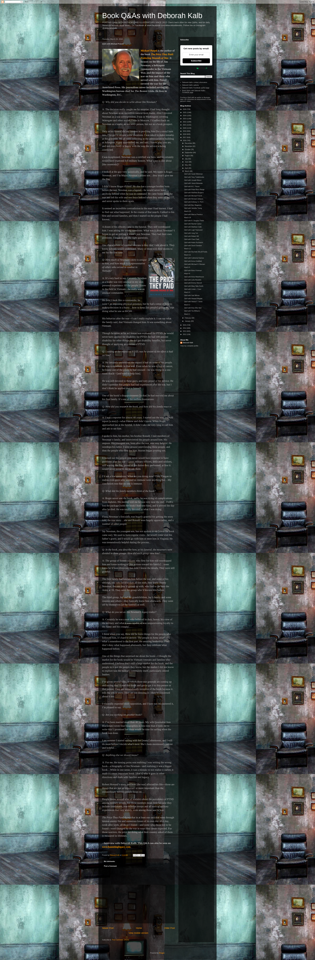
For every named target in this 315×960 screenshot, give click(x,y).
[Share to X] (139, 855)
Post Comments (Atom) (120, 940)
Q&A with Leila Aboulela (192, 280)
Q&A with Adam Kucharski (193, 242)
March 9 (187, 267)
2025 (185, 112)
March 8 (187, 273)
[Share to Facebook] (141, 855)
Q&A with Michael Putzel (193, 196)
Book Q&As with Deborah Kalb (152, 15)
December (189, 143)
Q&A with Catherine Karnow (194, 258)
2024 (185, 115)
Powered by (190, 68)
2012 (185, 334)
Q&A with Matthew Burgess (194, 193)
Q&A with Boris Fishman (193, 270)
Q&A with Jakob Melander (193, 183)
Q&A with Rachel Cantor (192, 224)
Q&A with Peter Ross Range (194, 189)
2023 (185, 119)
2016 (185, 140)
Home (139, 928)
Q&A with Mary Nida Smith (193, 286)
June (187, 162)
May (186, 165)
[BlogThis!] (136, 855)
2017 (185, 137)
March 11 (187, 255)
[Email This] (134, 855)
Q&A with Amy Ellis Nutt (193, 308)
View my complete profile (189, 346)
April (187, 168)
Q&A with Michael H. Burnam (194, 264)
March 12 (187, 249)
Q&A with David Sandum (193, 245)
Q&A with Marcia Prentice (193, 214)
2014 (185, 328)
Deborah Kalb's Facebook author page (195, 88)
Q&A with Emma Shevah (193, 283)
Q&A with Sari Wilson (191, 295)
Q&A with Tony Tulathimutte (194, 177)
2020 (185, 128)
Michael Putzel (149, 50)
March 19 (187, 217)
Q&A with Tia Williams (192, 311)
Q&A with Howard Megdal (193, 298)
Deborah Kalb (188, 343)
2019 (185, 131)
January (188, 321)
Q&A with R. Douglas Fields (194, 221)
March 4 (187, 292)
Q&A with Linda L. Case (192, 289)
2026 (185, 109)
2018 (185, 134)
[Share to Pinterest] (143, 855)
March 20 (187, 211)
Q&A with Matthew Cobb (193, 227)
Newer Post (108, 928)
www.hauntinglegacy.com (116, 846)
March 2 (187, 305)
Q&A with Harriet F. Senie (193, 302)
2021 (185, 125)
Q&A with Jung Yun (191, 233)
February (188, 318)
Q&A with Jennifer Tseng (193, 208)
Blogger (161, 953)
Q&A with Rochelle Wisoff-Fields (195, 252)
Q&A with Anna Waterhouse (194, 277)
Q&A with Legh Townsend (193, 230)
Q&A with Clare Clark (191, 239)
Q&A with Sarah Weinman (193, 174)
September (189, 152)
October (188, 149)
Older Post (169, 928)
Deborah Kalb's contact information (194, 82)
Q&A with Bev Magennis (193, 205)
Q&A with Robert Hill (191, 236)
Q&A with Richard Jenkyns (193, 199)
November (189, 146)
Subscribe (196, 61)
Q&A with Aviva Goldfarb (193, 261)
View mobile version (138, 933)
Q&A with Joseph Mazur (192, 180)
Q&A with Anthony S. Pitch (193, 202)
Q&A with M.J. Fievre (191, 186)
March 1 (187, 314)
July (186, 159)
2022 (185, 122)
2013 (185, 331)
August (187, 156)
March (187, 171)
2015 (185, 325)
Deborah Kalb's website (190, 85)
